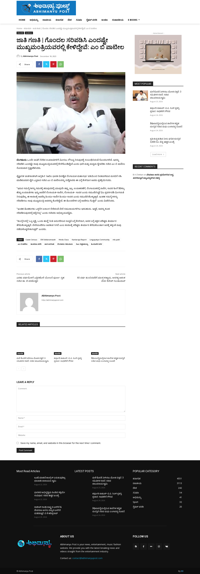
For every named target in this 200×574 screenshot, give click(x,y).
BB (182, 571)
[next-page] (23, 369)
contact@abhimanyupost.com (87, 558)
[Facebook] (39, 64)
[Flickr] (151, 546)
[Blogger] (136, 546)
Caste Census (31, 239)
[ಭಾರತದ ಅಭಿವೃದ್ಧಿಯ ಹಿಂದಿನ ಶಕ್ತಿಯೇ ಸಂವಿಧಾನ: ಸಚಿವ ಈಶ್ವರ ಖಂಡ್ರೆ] (24, 496)
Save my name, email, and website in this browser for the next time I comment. (60, 443)
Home (19, 28)
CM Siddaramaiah (48, 239)
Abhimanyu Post (30, 56)
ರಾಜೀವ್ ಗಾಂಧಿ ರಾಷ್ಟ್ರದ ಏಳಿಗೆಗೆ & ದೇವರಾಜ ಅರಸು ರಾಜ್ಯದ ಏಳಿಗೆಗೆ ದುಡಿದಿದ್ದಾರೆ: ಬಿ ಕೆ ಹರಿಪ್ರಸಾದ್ (48, 510)
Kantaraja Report (79, 239)
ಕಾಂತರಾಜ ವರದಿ (36, 244)
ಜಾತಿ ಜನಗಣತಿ (49, 244)
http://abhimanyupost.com (52, 300)
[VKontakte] (167, 546)
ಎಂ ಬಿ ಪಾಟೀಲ (23, 244)
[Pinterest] (53, 64)
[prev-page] (18, 369)
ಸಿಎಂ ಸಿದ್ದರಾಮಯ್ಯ (82, 244)
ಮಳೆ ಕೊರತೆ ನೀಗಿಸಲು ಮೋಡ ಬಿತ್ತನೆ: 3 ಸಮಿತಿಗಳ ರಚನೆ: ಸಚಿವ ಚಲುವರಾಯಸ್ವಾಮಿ (165, 94)
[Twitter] (46, 64)
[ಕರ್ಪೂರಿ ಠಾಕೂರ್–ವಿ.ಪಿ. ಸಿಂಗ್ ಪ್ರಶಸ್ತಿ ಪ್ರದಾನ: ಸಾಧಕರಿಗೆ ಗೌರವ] (71, 343)
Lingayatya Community (100, 239)
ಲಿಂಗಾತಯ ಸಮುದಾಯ (65, 244)
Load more (157, 154)
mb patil (116, 239)
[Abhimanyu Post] (19, 56)
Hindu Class (64, 239)
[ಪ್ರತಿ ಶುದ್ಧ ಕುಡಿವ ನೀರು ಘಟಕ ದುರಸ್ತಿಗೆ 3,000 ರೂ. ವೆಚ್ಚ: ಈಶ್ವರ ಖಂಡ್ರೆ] (140, 142)
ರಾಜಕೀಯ (29, 33)
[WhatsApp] (61, 64)
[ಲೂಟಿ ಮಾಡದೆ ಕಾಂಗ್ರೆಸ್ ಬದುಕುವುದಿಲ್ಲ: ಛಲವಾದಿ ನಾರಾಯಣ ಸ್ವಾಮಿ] (24, 481)
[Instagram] (159, 546)
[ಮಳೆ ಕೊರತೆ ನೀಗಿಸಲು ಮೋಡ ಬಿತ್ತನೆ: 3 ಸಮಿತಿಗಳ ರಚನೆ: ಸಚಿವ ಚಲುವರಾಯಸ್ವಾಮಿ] (34, 343)
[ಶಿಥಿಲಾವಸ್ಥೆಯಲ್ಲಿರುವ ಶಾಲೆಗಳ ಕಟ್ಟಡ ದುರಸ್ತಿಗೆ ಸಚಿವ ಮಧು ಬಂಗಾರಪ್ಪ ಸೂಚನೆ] (108, 343)
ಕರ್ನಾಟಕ (27, 28)
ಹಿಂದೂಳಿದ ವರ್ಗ (96, 244)
